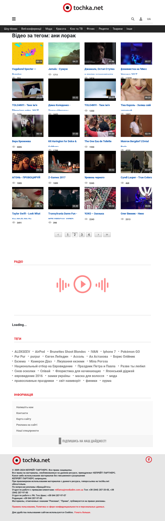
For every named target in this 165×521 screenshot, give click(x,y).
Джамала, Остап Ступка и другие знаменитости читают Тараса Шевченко (100, 74)
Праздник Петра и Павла (97, 366)
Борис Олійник (124, 356)
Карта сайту (23, 418)
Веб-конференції (31, 28)
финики (91, 381)
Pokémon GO (130, 352)
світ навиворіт (70, 381)
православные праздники (34, 381)
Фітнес (91, 28)
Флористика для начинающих (78, 371)
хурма (106, 381)
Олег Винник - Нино (132, 213)
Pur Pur (19, 356)
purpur (35, 356)
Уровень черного (94, 177)
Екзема (20, 361)
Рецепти (104, 28)
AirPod (40, 352)
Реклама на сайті (26, 424)
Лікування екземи (70, 361)
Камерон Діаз (41, 361)
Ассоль (78, 356)
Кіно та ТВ (76, 28)
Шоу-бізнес (11, 28)
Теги (18, 339)
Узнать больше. (82, 512)
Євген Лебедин (56, 356)
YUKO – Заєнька (94, 213)
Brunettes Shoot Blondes (68, 352)
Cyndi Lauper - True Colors (136, 177)
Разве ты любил (133, 366)
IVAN (94, 352)
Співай (45, 371)
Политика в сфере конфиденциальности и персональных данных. (70, 506)
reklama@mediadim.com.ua (69, 489)
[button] (141, 19)
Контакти (22, 413)
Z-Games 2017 (56, 177)
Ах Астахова (98, 356)
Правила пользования (23, 506)
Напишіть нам (24, 407)
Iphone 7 (109, 352)
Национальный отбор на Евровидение (43, 366)
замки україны (59, 376)
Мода (48, 28)
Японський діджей (120, 371)
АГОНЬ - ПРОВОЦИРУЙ (26, 177)
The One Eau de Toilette (98, 141)
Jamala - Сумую (58, 68)
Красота (61, 28)
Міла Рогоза (98, 361)
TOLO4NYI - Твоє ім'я (97, 105)
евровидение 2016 (28, 376)
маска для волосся (89, 376)
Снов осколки (24, 371)
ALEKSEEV (22, 352)
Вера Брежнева (21, 141)
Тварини (118, 28)
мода (113, 376)
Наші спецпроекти (27, 430)
